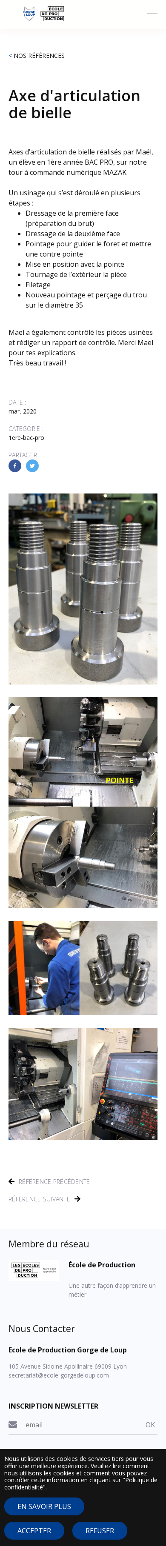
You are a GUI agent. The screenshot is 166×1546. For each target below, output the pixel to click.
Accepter (34, 1530)
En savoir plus (44, 1506)
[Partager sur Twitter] (32, 465)
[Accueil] (83, 13)
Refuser (100, 1530)
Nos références (39, 55)
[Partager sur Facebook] (15, 465)
